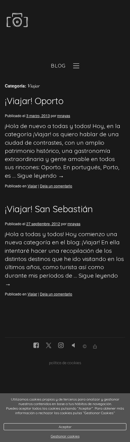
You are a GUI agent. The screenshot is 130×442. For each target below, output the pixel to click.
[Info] (84, 346)
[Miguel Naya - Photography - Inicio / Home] (58, 22)
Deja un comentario (56, 185)
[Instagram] (61, 346)
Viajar (32, 185)
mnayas (63, 115)
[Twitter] (48, 346)
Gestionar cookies (65, 436)
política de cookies (65, 362)
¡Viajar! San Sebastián (49, 209)
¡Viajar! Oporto (34, 101)
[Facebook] (36, 346)
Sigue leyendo (40, 175)
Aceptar (65, 426)
